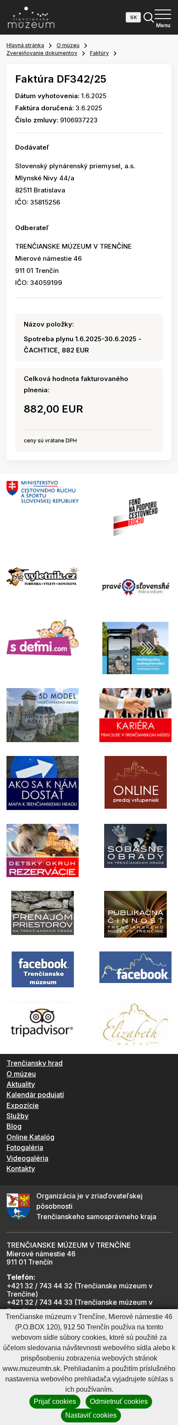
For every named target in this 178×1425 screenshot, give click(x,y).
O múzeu (68, 45)
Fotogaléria (24, 1147)
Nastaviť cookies (91, 1415)
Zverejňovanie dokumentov (41, 53)
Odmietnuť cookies (119, 1401)
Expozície (22, 1105)
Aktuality (20, 1084)
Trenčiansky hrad (34, 1063)
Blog (14, 1126)
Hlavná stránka (25, 45)
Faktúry (99, 53)
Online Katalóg (30, 1137)
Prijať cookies (55, 1401)
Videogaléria (27, 1158)
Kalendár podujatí (35, 1094)
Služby (17, 1115)
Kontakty (20, 1168)
